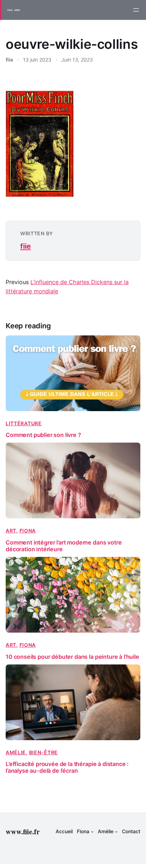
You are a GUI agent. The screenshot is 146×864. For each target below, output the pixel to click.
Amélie (16, 752)
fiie (25, 246)
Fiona (27, 531)
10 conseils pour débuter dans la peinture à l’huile (72, 656)
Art (11, 531)
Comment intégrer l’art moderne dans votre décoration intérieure (64, 546)
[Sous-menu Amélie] (116, 831)
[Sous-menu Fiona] (92, 831)
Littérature (24, 423)
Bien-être (43, 752)
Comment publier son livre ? (43, 435)
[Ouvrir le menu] (136, 10)
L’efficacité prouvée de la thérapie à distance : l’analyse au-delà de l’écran (67, 767)
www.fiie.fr (23, 831)
